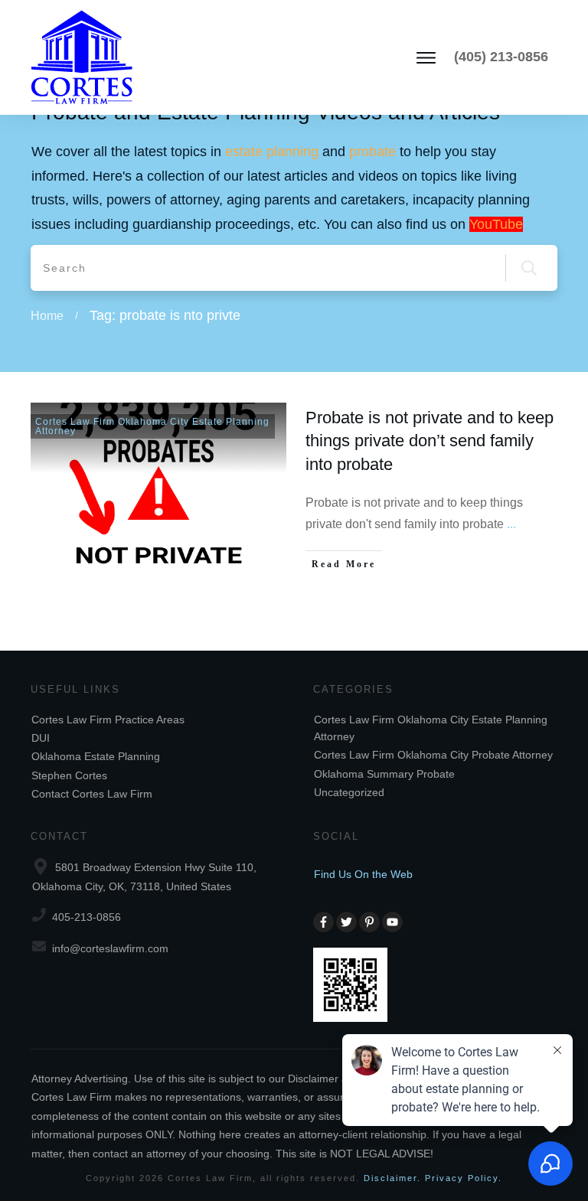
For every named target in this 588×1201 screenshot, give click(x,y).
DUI (40, 738)
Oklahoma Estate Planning (95, 756)
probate (372, 151)
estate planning (271, 151)
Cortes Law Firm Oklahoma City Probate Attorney (433, 755)
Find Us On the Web (363, 874)
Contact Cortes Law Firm (91, 794)
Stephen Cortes (69, 775)
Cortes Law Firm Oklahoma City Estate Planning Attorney (152, 426)
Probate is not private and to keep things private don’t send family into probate (429, 441)
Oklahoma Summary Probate (384, 774)
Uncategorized (349, 792)
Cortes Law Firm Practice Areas (108, 719)
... (511, 523)
